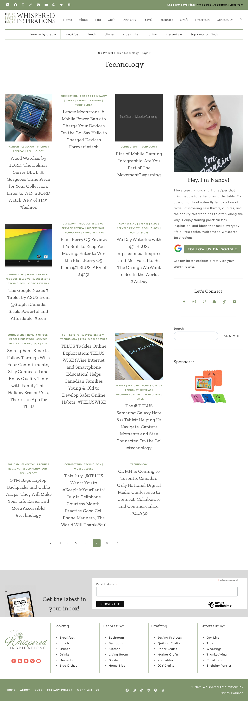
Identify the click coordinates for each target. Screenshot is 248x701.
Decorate (166, 19)
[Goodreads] (23, 5)
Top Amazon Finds (204, 34)
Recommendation (21, 339)
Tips (44, 343)
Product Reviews (89, 100)
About (83, 19)
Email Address (106, 584)
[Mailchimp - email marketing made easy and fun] (220, 607)
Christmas (214, 660)
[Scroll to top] (239, 686)
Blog (38, 690)
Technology (35, 151)
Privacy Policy (59, 690)
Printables (165, 660)
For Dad (85, 96)
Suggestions (41, 279)
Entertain (202, 19)
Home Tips (117, 665)
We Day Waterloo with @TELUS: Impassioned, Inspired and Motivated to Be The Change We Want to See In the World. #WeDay (139, 260)
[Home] (98, 53)
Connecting (69, 96)
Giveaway (28, 146)
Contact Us (225, 19)
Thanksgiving (217, 654)
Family (120, 385)
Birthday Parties (219, 665)
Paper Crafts (167, 649)
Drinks (153, 34)
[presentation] (28, 117)
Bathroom (116, 637)
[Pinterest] (38, 5)
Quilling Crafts (169, 643)
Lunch (92, 34)
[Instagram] (8, 5)
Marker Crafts (168, 654)
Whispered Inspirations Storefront (220, 4)
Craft (184, 19)
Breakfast (72, 34)
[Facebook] (15, 5)
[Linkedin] (69, 5)
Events (143, 223)
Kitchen (114, 649)
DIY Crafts (166, 665)
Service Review (73, 228)
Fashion (13, 146)
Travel (147, 19)
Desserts (66, 660)
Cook (111, 19)
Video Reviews (38, 283)
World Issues (139, 232)
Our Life (213, 637)
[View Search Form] (241, 19)
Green (70, 100)
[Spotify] (155, 690)
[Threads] (54, 5)
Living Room (118, 654)
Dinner (110, 34)
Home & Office (37, 274)
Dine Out (129, 19)
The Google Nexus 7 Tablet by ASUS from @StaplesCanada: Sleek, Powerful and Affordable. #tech (28, 304)
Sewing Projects (170, 637)
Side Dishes (131, 34)
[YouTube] (46, 5)
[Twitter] (61, 5)
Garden (114, 660)
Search (179, 328)
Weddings (214, 649)
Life (98, 19)
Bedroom (115, 643)
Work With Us (88, 690)
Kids (154, 223)
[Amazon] (163, 690)
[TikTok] (31, 5)
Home (67, 19)
